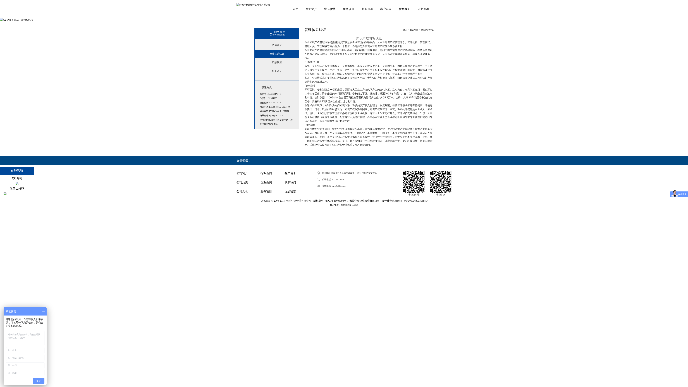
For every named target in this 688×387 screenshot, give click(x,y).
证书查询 (423, 9)
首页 (295, 9)
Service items (277, 34)
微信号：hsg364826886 (270, 94)
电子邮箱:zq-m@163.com (271, 115)
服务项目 (348, 9)
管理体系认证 (277, 53)
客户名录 (386, 9)
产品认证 (277, 62)
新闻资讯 (367, 9)
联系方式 (267, 87)
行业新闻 (266, 173)
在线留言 (290, 191)
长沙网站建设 (351, 205)
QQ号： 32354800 (268, 98)
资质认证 (277, 45)
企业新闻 (266, 182)
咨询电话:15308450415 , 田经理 (274, 111)
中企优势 (330, 9)
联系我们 (404, 9)
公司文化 (242, 191)
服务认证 (277, 71)
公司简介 (311, 9)
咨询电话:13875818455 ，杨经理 (275, 107)
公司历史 (242, 182)
